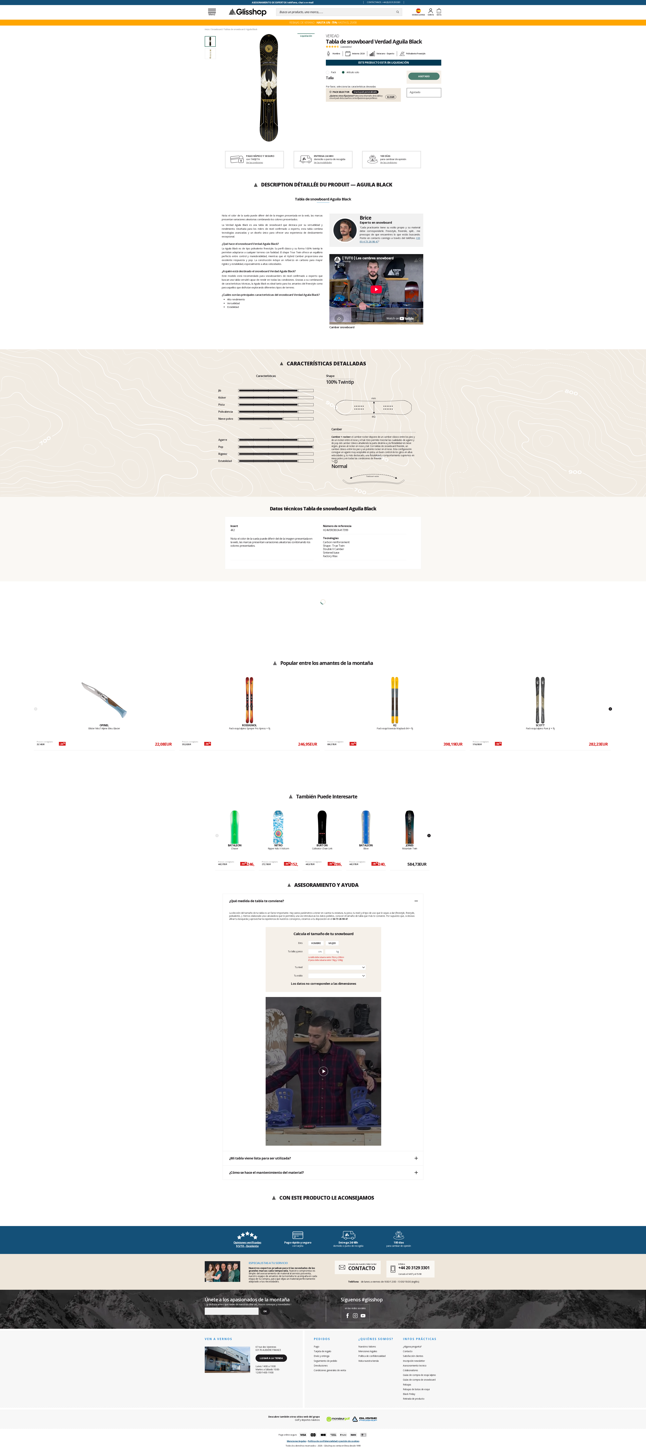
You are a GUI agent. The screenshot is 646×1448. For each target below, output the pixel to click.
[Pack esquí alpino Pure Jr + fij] (540, 700)
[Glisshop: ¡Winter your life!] (247, 12)
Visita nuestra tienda (368, 1360)
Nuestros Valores (367, 1346)
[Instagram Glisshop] (355, 1316)
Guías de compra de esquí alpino (419, 1375)
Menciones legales (367, 1351)
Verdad (332, 36)
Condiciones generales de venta (330, 1370)
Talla (330, 78)
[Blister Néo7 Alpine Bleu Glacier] (104, 700)
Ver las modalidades (323, 162)
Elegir (390, 97)
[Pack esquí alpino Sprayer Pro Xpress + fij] (249, 700)
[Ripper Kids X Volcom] (278, 827)
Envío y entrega (321, 1356)
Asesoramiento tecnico (414, 1365)
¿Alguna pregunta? (412, 1346)
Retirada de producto (413, 1398)
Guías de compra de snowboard (419, 1379)
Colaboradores (410, 1370)
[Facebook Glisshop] (347, 1316)
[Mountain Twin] (409, 827)
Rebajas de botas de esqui (416, 1389)
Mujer (332, 943)
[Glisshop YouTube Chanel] (363, 1316)
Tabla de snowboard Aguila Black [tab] (323, 199)
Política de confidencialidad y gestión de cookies (333, 1441)
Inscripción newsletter (414, 1360)
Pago (316, 1346)
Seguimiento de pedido (325, 1360)
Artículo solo (353, 72)
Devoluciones (321, 1365)
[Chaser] (235, 827)
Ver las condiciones (254, 162)
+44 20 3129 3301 (413, 1267)
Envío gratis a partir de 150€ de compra (282, 2)
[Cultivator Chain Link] (322, 827)
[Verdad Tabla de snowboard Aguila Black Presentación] (269, 87)
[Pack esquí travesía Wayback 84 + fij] (394, 700)
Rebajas (407, 1384)
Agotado (423, 76)
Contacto (407, 1351)
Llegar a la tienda (271, 1358)
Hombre (316, 943)
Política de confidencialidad (371, 1356)
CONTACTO (361, 1268)
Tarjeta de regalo (322, 1351)
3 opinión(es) (345, 46)
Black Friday (409, 1394)
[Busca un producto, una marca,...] (397, 12)
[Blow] (366, 827)
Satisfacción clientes (413, 1356)
